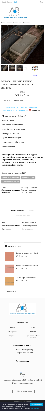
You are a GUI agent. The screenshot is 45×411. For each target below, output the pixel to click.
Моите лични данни (24, 391)
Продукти (9, 22)
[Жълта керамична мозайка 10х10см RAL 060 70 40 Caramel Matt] (9, 281)
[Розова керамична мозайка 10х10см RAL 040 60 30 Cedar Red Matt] (9, 256)
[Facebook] (20, 366)
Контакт (33, 332)
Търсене (12, 336)
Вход (41, 2)
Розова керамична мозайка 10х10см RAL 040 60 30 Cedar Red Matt (28, 253)
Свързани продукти (22, 215)
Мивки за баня (17, 22)
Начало (3, 22)
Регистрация (12, 332)
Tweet (35, 76)
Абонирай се (11, 292)
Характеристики (17, 210)
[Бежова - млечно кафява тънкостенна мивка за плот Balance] (22, 63)
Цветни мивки (26, 22)
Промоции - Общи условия (33, 337)
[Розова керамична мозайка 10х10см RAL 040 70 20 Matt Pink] (9, 269)
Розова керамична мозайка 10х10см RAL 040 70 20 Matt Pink (28, 265)
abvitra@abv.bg (27, 350)
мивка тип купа (28, 177)
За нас (33, 327)
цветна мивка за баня (10, 182)
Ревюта (31, 210)
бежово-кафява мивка (10, 177)
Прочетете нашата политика (22, 383)
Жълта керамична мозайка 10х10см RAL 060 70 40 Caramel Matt (28, 278)
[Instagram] (24, 366)
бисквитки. (35, 408)
